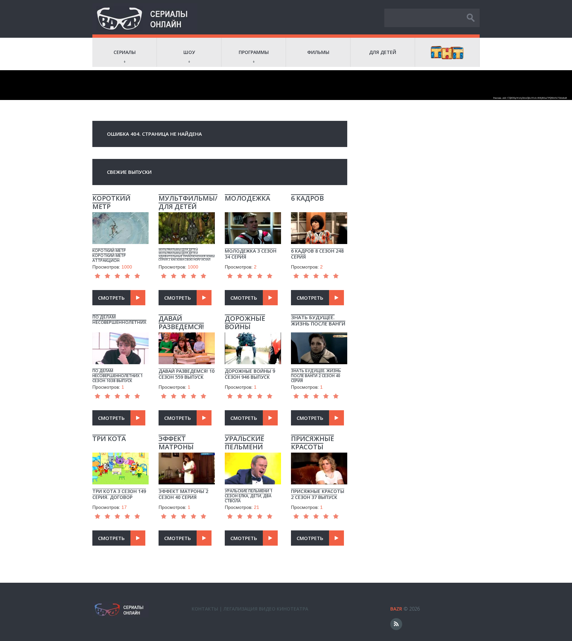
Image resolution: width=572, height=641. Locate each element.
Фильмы (318, 52)
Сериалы (125, 52)
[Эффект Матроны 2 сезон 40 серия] (187, 451)
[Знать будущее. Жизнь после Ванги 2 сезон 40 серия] (319, 330)
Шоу (189, 52)
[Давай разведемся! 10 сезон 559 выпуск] (187, 330)
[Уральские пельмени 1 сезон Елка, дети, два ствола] (253, 451)
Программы (254, 52)
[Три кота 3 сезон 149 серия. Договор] (120, 451)
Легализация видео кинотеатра (265, 609)
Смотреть (111, 297)
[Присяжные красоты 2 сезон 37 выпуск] (319, 451)
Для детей (382, 52)
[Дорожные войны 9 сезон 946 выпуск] (253, 330)
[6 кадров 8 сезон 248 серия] (319, 210)
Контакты (205, 609)
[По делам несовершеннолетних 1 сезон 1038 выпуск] (120, 330)
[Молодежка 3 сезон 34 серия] (253, 210)
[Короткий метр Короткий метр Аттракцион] (120, 210)
